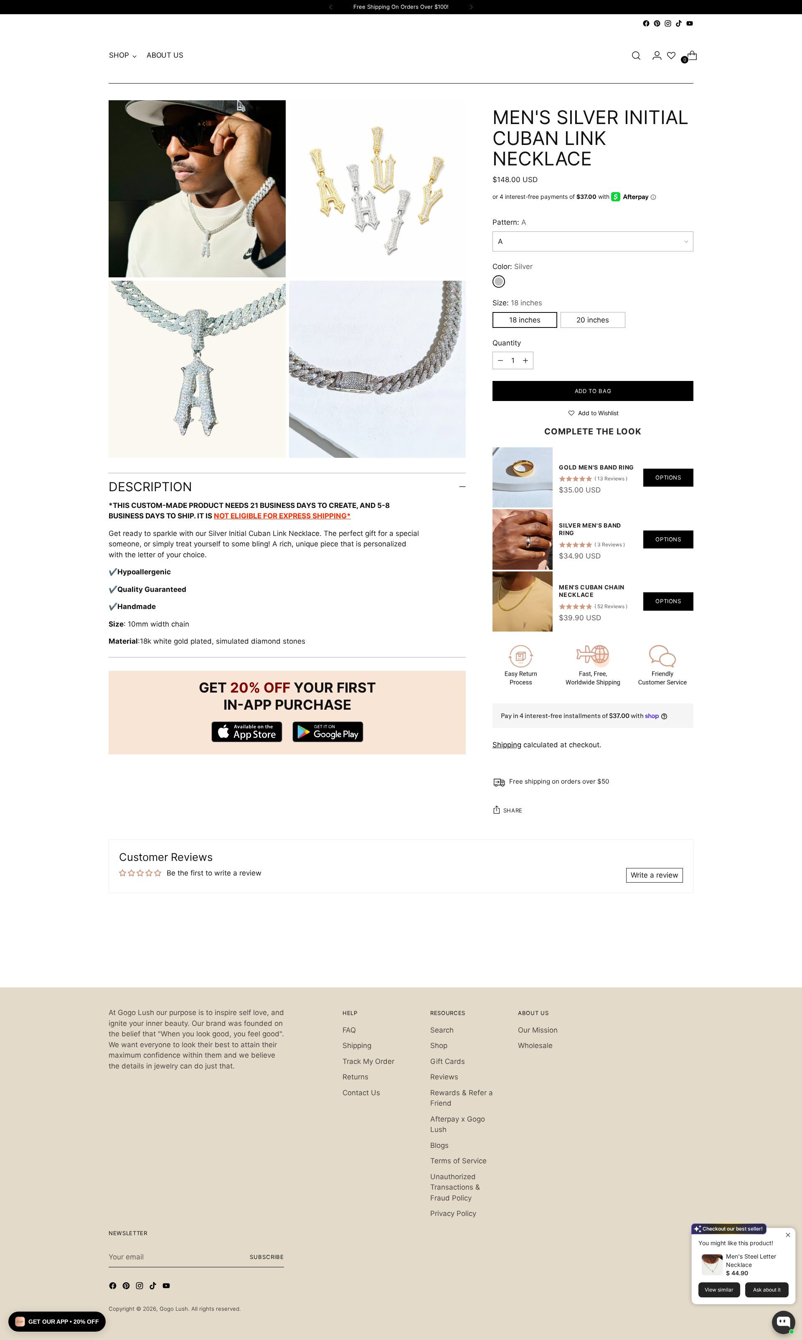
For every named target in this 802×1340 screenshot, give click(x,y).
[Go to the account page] (653, 55)
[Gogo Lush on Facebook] (646, 23)
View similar (719, 1290)
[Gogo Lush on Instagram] (668, 23)
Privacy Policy (453, 1213)
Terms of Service (458, 1161)
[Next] (471, 7)
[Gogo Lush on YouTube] (689, 23)
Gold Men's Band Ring (596, 467)
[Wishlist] (671, 55)
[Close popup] (788, 1235)
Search (442, 1030)
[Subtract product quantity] (525, 360)
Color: (512, 266)
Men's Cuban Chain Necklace (591, 591)
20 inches (592, 320)
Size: (517, 303)
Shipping (506, 745)
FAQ (349, 1030)
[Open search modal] (636, 55)
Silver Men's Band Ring (590, 529)
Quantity (506, 343)
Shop (438, 1045)
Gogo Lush (174, 1308)
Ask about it (767, 1290)
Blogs (439, 1145)
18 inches (525, 320)
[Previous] (331, 7)
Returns (355, 1077)
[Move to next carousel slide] (686, 959)
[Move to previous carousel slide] (667, 959)
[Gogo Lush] (401, 55)
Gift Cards (447, 1061)
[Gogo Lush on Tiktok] (679, 23)
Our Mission (538, 1030)
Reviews (444, 1077)
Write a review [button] (654, 875)
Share (513, 810)
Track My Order (368, 1061)
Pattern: (509, 222)
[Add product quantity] (500, 360)
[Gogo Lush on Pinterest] (657, 23)
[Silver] (498, 281)
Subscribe (267, 1257)
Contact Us (361, 1093)
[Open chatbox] (783, 1322)
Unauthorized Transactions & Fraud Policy (455, 1187)
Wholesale (535, 1045)
